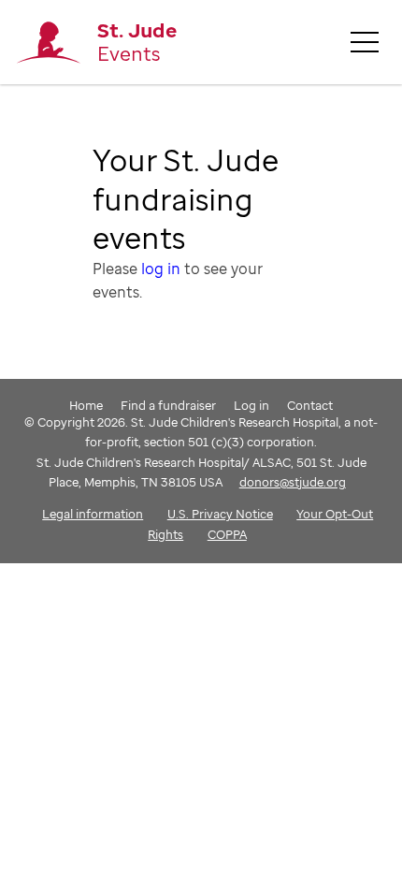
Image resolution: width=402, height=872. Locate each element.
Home (86, 405)
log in (160, 268)
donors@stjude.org (292, 481)
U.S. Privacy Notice (220, 513)
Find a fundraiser (168, 405)
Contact (310, 405)
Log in (251, 405)
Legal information (92, 513)
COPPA (227, 534)
